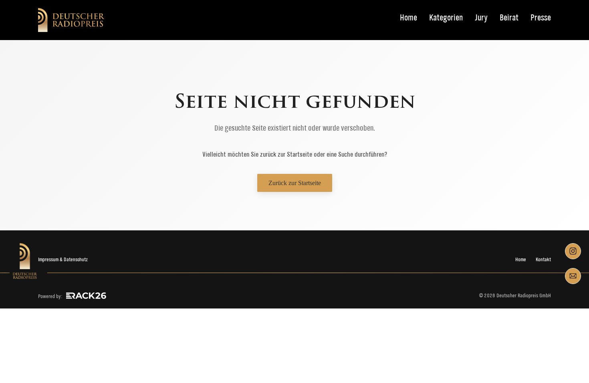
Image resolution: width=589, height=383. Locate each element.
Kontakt (543, 259)
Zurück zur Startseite (294, 182)
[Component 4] (573, 276)
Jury (481, 18)
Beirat (509, 18)
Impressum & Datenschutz (63, 259)
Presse (541, 18)
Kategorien (446, 18)
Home (408, 18)
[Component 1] (573, 251)
